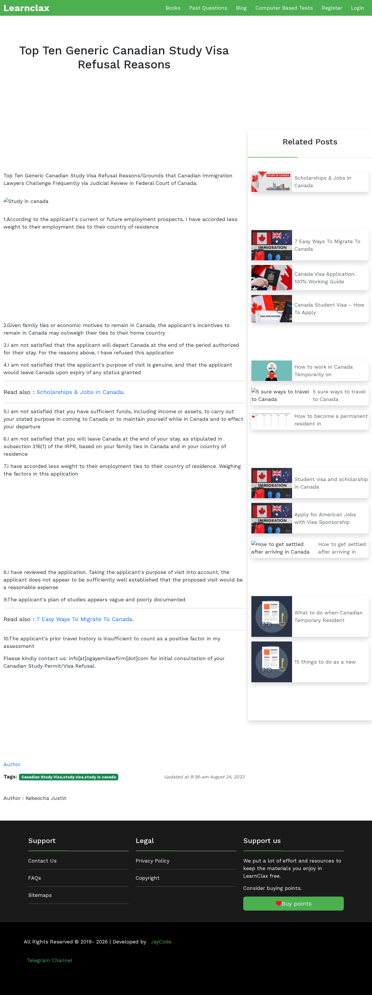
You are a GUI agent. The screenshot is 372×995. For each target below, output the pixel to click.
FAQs (34, 878)
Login (357, 8)
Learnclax (26, 8)
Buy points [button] (297, 903)
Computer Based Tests (284, 8)
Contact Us (42, 861)
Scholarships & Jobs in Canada (80, 391)
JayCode (161, 942)
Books (173, 8)
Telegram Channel (49, 960)
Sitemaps (40, 895)
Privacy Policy (152, 861)
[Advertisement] (123, 126)
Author (12, 764)
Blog (241, 8)
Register (332, 8)
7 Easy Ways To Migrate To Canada (84, 619)
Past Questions (208, 8)
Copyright (148, 878)
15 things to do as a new (325, 662)
